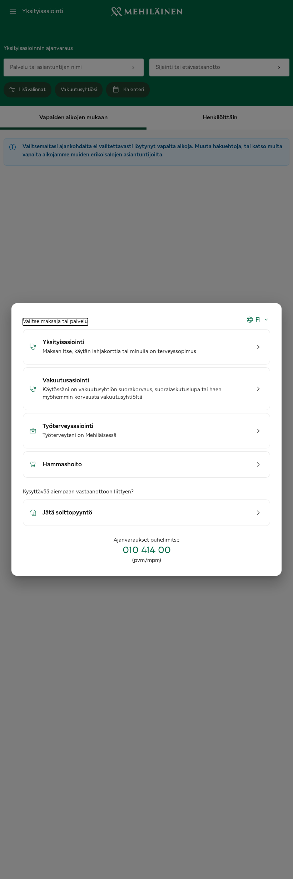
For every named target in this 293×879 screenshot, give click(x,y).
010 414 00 (147, 550)
